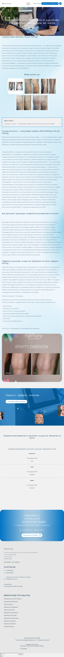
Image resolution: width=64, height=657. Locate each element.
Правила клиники (43, 640)
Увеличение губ (9, 610)
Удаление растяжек (10, 615)
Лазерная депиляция (11, 601)
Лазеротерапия (37, 28)
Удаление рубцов (9, 621)
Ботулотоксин (8, 604)
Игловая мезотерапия (11, 612)
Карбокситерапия (10, 623)
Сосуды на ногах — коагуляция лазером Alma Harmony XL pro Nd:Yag (29, 124)
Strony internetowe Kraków (35, 646)
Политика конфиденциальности (25, 640)
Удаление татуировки (11, 607)
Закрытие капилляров (11, 618)
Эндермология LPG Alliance (13, 599)
